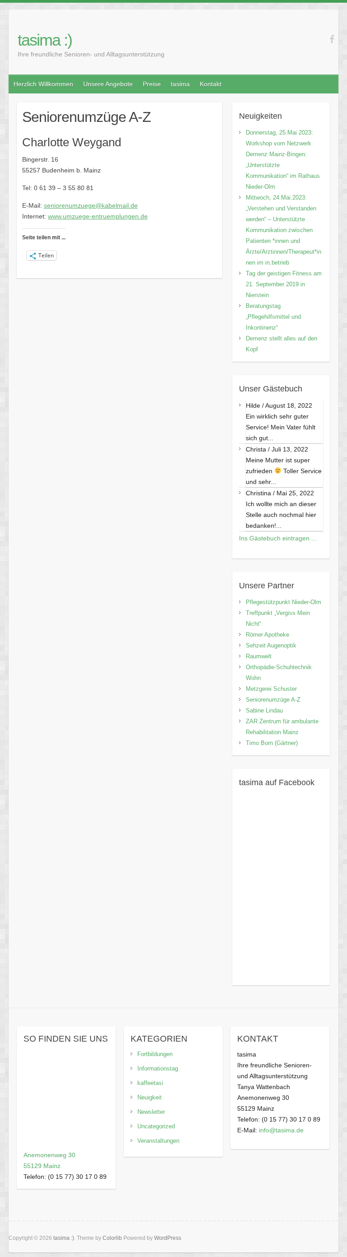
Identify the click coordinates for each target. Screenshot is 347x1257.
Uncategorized (156, 1126)
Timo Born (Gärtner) (272, 743)
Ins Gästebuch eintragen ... (278, 538)
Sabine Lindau (264, 710)
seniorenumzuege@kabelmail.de (91, 205)
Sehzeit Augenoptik (271, 645)
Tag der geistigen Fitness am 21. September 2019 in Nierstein (284, 284)
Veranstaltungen (158, 1140)
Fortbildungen (155, 1054)
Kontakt (210, 84)
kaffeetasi (150, 1083)
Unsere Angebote (108, 84)
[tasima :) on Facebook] (332, 39)
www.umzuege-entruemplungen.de (98, 216)
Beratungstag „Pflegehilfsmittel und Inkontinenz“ (273, 317)
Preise (152, 84)
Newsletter (151, 1111)
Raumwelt (259, 656)
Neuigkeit (149, 1097)
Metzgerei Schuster (271, 688)
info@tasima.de (281, 1130)
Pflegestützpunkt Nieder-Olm (283, 602)
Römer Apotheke (267, 634)
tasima (180, 84)
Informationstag (157, 1068)
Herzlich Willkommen (43, 84)
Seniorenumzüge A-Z (273, 699)
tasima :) (45, 40)
